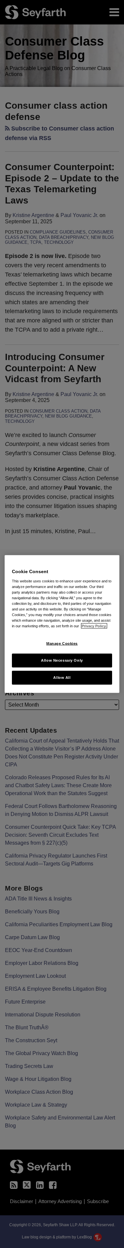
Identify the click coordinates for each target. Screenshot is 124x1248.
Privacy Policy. (94, 626)
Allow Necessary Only (62, 660)
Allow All (61, 677)
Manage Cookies (62, 643)
